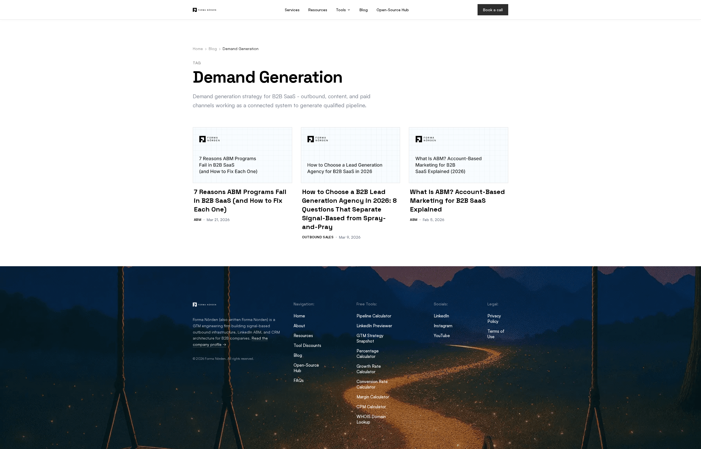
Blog (364, 9)
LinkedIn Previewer (374, 325)
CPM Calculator (371, 406)
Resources (317, 9)
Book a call (493, 9)
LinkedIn (441, 315)
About (299, 325)
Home (198, 48)
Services (292, 9)
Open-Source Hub (393, 9)
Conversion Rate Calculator (372, 384)
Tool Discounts (307, 345)
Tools (341, 9)
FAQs (299, 380)
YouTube (442, 335)
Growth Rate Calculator (369, 369)
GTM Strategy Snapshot (370, 338)
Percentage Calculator (368, 353)
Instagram (443, 325)
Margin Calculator (373, 396)
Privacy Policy (494, 318)
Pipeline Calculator (374, 315)
